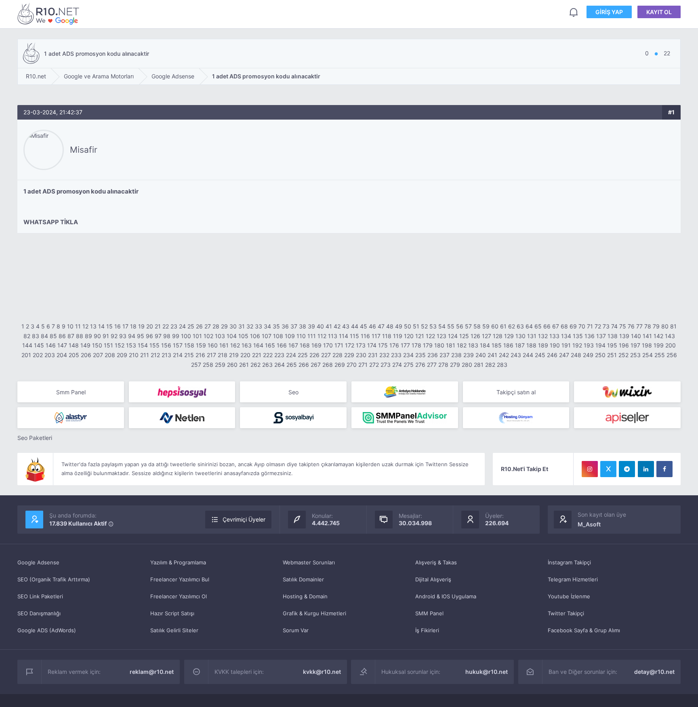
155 (154, 345)
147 (62, 345)
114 (343, 335)
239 (468, 354)
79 (656, 326)
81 (673, 326)
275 (409, 364)
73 (606, 326)
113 (332, 335)
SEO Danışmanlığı (39, 613)
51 (416, 326)
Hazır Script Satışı (172, 613)
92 (114, 335)
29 (224, 326)
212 (155, 354)
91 (106, 335)
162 (235, 345)
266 (304, 364)
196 (624, 345)
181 (450, 345)
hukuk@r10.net (486, 671)
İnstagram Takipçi (569, 562)
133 (554, 335)
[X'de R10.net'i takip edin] (608, 469)
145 (39, 345)
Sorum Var (296, 630)
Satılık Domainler (303, 579)
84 (44, 335)
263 (267, 364)
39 (311, 326)
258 (208, 364)
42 (337, 326)
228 (337, 354)
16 (117, 326)
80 (665, 326)
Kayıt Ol (659, 11)
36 (285, 326)
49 (398, 326)
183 (473, 345)
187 (520, 345)
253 (635, 354)
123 (441, 335)
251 (612, 354)
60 (494, 326)
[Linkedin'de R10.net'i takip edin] (646, 469)
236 (432, 354)
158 (189, 345)
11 (78, 326)
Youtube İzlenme (569, 596)
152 (119, 345)
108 (278, 335)
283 (502, 364)
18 (133, 326)
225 (303, 354)
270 (352, 364)
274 (397, 364)
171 (338, 345)
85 (53, 335)
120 (409, 335)
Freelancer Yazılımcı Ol (178, 596)
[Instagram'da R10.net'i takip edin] (590, 469)
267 (316, 364)
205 (74, 354)
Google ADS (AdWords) (46, 630)
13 (93, 326)
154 (143, 345)
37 (293, 326)
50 (407, 326)
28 (215, 326)
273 (386, 364)
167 (293, 345)
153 (131, 345)
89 (88, 335)
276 (420, 364)
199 (659, 345)
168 (305, 345)
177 (405, 345)
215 (189, 354)
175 (383, 345)
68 (564, 326)
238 (456, 354)
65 (538, 326)
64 (529, 326)
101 (197, 335)
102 (208, 335)
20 (149, 326)
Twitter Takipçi (566, 613)
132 (543, 335)
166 (282, 345)
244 (528, 354)
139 (624, 335)
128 (497, 335)
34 (267, 326)
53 (433, 326)
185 (497, 345)
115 (354, 335)
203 (49, 354)
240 (480, 354)
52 (424, 326)
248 (576, 354)
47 (381, 326)
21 (158, 326)
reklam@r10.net (152, 671)
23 (173, 326)
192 (577, 345)
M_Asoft (589, 524)
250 (600, 354)
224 (291, 354)
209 (122, 354)
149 (85, 345)
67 (555, 326)
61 (503, 326)
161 (224, 345)
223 (279, 354)
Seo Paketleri (34, 437)
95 (140, 335)
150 (97, 345)
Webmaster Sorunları (309, 562)
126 (475, 335)
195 (612, 345)
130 (520, 335)
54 (442, 326)
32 (249, 326)
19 (141, 326)
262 (255, 364)
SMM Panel (429, 613)
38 (302, 326)
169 (316, 345)
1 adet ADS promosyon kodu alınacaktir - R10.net (49, 13)
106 (255, 335)
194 (600, 345)
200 (670, 345)
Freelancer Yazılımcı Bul (179, 579)
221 (256, 354)
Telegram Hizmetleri (573, 579)
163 (247, 345)
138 (613, 335)
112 (321, 335)
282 (490, 364)
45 (363, 326)
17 (125, 326)
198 (647, 345)
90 (97, 335)
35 (276, 326)
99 (175, 335)
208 (110, 354)
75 (622, 326)
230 (361, 354)
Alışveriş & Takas (436, 562)
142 (658, 335)
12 (85, 326)
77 (639, 326)
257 (196, 364)
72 (598, 326)
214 (178, 354)
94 (131, 335)
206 (86, 354)
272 (374, 364)
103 (220, 335)
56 (459, 326)
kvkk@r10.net (322, 671)
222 (268, 354)
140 (636, 335)
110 (301, 335)
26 (199, 326)
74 (614, 326)
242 (504, 354)
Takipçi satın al (516, 392)
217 (211, 354)
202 (38, 354)
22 (165, 326)
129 (509, 335)
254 (647, 354)
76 (631, 326)
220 (245, 354)
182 (462, 345)
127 (486, 335)
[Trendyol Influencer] (627, 391)
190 (555, 345)
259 (220, 364)
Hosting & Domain (305, 596)
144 (27, 345)
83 (35, 335)
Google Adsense (38, 562)
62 (511, 326)
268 (327, 364)
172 (349, 345)
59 (486, 326)
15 (109, 326)
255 (659, 354)
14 (101, 326)
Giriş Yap (609, 11)
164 (258, 345)
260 (232, 364)
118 (386, 335)
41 (329, 326)
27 (207, 326)
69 (573, 326)
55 (450, 326)
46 (372, 326)
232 (384, 354)
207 (98, 354)
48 (389, 326)
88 (79, 335)
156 (166, 345)
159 (201, 345)
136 (589, 335)
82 (26, 335)
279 (455, 364)
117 (376, 335)
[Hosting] (70, 417)
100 (186, 335)
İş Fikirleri (427, 630)
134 (566, 335)
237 (444, 354)
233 (396, 354)
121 (419, 335)
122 (430, 335)
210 (134, 354)
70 (581, 326)
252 (623, 354)
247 (564, 354)
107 (266, 335)
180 (439, 345)
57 (468, 326)
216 (200, 354)
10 (70, 326)
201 (26, 354)
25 (190, 326)
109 (290, 335)
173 (361, 345)
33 (258, 326)
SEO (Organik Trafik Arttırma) (53, 579)
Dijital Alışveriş (433, 579)
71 (590, 326)
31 (241, 326)
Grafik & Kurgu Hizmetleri (314, 613)
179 (428, 345)
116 (365, 335)
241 (492, 354)
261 (244, 364)
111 (311, 335)
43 (345, 326)
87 (70, 335)
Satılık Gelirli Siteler (174, 630)
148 (74, 345)
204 (62, 354)
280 (467, 364)
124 (453, 335)
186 (508, 345)
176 (394, 345)
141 (647, 335)
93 (122, 335)
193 (589, 345)
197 (635, 345)
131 (531, 335)
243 (516, 354)
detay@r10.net (654, 671)
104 (232, 335)
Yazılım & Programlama (178, 562)
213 (166, 354)
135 (578, 335)
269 (339, 364)
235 (420, 354)
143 (670, 335)
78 (647, 326)
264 (279, 364)
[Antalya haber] (404, 391)
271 (363, 364)
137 (601, 335)
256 (671, 354)
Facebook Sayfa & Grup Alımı (584, 630)
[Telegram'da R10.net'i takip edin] (627, 469)
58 (477, 326)
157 (178, 345)
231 (373, 354)
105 (243, 335)
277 (432, 364)
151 (108, 345)
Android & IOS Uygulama (445, 596)
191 (566, 345)
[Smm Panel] (182, 391)
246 (552, 354)
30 (233, 326)
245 (540, 354)
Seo (293, 392)
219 (234, 354)
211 (144, 354)
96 (149, 335)
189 (543, 345)
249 (588, 354)
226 (314, 354)
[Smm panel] (404, 417)
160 (213, 345)
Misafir (83, 149)
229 (349, 354)
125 (464, 335)
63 (520, 326)
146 (51, 345)
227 (326, 354)
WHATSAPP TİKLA (50, 222)
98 (166, 335)
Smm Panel (71, 392)
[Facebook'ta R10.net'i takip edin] (664, 469)
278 (443, 364)
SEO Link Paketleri (40, 596)
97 (158, 335)
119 (397, 335)
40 (320, 326)
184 (485, 345)
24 (182, 326)
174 (371, 345)
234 (408, 354)
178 (416, 345)
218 (222, 354)
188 (531, 345)
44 (354, 326)
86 (62, 335)
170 (328, 345)
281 (479, 364)
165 (270, 345)
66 (547, 326)
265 (291, 364)
